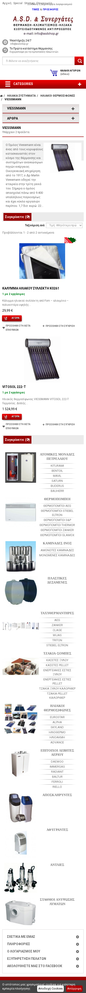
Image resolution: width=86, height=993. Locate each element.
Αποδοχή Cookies (50, 988)
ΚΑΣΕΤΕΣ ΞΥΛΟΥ (57, 660)
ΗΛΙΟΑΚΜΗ (57, 737)
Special (17, 3)
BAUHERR (57, 491)
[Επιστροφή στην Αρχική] (1, 95)
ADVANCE (57, 742)
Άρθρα (12, 118)
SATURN (57, 481)
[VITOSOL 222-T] (42, 359)
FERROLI (57, 781)
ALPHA (57, 722)
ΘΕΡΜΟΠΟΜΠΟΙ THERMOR (57, 525)
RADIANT (57, 771)
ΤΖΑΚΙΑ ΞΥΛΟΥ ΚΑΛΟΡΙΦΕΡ (57, 688)
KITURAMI (57, 465)
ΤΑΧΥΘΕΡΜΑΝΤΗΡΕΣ (57, 612)
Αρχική (6, 3)
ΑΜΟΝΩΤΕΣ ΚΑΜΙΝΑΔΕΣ (57, 550)
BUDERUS (57, 486)
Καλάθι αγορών (70, 72)
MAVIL (57, 475)
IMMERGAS (57, 766)
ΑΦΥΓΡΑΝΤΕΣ (57, 829)
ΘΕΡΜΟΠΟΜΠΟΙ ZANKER (57, 530)
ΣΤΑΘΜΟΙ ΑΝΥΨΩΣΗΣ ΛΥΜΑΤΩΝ (57, 901)
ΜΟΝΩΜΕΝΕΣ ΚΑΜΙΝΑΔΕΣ (57, 555)
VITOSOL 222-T (14, 387)
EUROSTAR (57, 717)
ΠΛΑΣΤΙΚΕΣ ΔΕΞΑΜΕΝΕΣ (57, 580)
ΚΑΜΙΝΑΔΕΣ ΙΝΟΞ (57, 542)
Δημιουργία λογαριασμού (56, 4)
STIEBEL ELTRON (57, 645)
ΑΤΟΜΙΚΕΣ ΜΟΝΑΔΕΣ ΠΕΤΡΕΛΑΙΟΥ (57, 456)
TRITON (57, 640)
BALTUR (57, 776)
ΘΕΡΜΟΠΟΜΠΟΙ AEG (57, 505)
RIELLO (57, 786)
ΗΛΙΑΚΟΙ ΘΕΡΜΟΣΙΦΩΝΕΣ (57, 707)
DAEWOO (57, 761)
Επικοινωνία (44, 3)
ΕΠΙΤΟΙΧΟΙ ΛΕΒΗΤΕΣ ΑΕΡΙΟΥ (57, 752)
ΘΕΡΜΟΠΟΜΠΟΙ (57, 498)
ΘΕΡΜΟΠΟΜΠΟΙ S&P (57, 520)
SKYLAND (57, 727)
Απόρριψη (74, 988)
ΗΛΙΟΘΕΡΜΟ (57, 732)
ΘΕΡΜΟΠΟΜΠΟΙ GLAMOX (57, 535)
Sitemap (29, 3)
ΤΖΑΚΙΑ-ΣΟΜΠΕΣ (57, 653)
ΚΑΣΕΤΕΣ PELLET (57, 665)
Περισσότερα (15, 210)
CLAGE (57, 630)
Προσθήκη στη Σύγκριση (60, 326)
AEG (57, 620)
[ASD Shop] (43, 25)
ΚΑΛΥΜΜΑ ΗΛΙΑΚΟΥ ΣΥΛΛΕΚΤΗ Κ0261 (30, 288)
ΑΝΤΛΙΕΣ (57, 864)
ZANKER (57, 625)
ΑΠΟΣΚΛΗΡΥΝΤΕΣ (57, 794)
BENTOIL (57, 470)
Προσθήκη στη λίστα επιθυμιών (18, 328)
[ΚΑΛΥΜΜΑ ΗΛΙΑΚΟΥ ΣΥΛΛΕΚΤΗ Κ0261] (42, 261)
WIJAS (57, 635)
